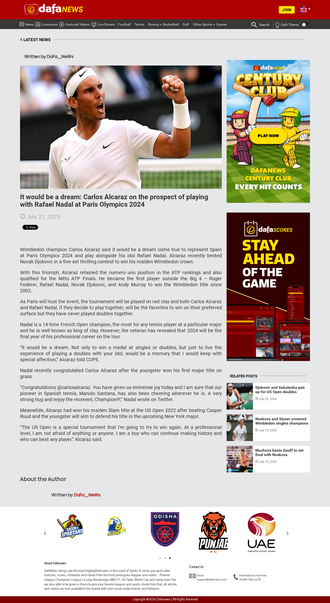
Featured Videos (77, 24)
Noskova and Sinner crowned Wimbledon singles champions (281, 421)
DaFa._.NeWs (87, 495)
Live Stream (106, 24)
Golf (186, 24)
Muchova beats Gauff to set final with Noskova (279, 452)
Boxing (153, 24)
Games (221, 24)
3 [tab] (169, 558)
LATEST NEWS (35, 39)
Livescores (49, 24)
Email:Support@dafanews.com (212, 577)
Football (124, 24)
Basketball (171, 24)
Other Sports (202, 24)
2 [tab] (165, 558)
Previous (42, 533)
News (29, 24)
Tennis (139, 24)
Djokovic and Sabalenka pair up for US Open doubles (280, 389)
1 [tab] (160, 558)
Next (288, 533)
